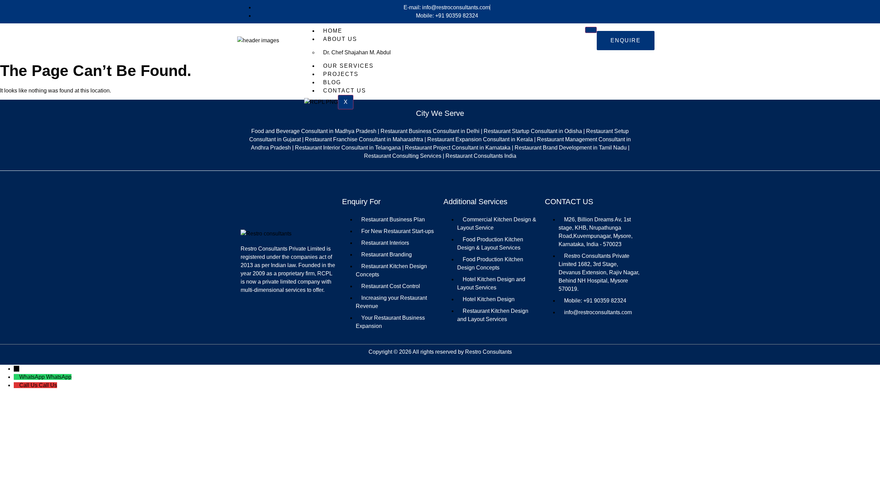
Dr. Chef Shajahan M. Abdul (357, 52)
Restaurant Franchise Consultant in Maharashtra (364, 139)
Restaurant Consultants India (481, 156)
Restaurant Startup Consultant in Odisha (533, 131)
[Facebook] (582, 325)
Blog (332, 82)
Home (332, 31)
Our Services (348, 66)
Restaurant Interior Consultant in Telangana (348, 148)
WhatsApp (59, 377)
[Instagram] (602, 325)
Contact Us (344, 91)
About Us (340, 39)
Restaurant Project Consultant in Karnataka (457, 148)
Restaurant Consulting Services (402, 156)
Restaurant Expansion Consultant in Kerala (480, 139)
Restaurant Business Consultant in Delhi (430, 131)
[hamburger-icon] (591, 30)
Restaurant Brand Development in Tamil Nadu (571, 148)
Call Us (48, 385)
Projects (341, 74)
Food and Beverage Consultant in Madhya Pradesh (313, 131)
